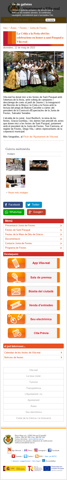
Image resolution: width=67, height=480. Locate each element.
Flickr (30, 450)
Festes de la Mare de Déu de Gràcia (24, 234)
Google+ (38, 212)
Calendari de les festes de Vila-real (22, 352)
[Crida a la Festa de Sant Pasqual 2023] (15, 188)
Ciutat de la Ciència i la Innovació (33, 418)
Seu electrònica (34, 412)
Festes (23, 28)
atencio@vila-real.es (36, 439)
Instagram (42, 450)
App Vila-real (16, 450)
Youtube (18, 456)
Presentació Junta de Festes (20, 225)
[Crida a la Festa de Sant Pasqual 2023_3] (39, 171)
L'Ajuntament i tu (33, 394)
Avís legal (36, 461)
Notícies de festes (13, 357)
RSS (41, 456)
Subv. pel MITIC (51, 456)
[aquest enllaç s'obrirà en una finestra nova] (33, 327)
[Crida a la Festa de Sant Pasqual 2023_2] (16, 171)
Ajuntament (33, 400)
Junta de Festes (38, 28)
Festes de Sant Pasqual (17, 230)
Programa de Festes (15, 247)
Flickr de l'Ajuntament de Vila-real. (41, 136)
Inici (5, 28)
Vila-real (33, 370)
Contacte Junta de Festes (18, 243)
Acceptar (50, 20)
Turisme (33, 382)
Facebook (14, 204)
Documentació (12, 239)
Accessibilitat (50, 461)
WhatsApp (15, 212)
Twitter (35, 204)
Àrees (14, 28)
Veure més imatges (18, 192)
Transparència (33, 388)
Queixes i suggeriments (21, 461)
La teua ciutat (33, 376)
